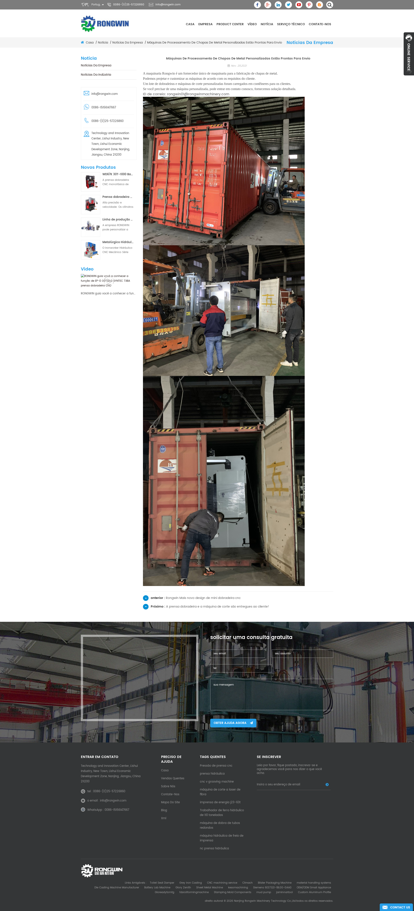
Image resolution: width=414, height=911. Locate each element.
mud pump (263, 892)
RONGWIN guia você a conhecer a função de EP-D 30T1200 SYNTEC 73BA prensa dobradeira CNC (108, 294)
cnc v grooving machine (217, 782)
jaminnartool (284, 892)
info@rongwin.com (167, 5)
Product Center (230, 24)
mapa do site (170, 802)
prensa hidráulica (212, 774)
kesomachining (238, 888)
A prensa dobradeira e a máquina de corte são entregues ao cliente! (217, 606)
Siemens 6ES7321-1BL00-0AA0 (272, 888)
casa (190, 24)
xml (163, 818)
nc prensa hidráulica (214, 848)
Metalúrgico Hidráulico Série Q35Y (118, 242)
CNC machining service (222, 883)
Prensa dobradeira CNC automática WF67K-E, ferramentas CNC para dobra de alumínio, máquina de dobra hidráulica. (118, 197)
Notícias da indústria (96, 74)
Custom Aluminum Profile (314, 892)
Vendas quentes (172, 778)
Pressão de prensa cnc (216, 766)
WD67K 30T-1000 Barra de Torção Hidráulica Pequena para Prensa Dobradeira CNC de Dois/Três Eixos (118, 174)
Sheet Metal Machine (209, 888)
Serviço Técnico (291, 24)
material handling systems (314, 883)
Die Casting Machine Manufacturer (116, 888)
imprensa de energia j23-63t (220, 802)
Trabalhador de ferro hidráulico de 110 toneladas (222, 812)
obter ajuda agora (230, 722)
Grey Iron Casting (190, 883)
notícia (267, 24)
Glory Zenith (183, 888)
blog (164, 810)
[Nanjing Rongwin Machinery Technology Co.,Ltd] (105, 23)
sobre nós (168, 786)
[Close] (409, 77)
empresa (205, 24)
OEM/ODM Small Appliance (314, 888)
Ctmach (247, 883)
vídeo (252, 24)
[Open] (409, 53)
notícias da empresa (127, 42)
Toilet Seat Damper (162, 883)
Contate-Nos (320, 24)
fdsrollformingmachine (194, 892)
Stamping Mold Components (232, 892)
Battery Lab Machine (157, 888)
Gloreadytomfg (164, 892)
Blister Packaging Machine (275, 883)
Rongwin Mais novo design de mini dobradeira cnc (203, 597)
